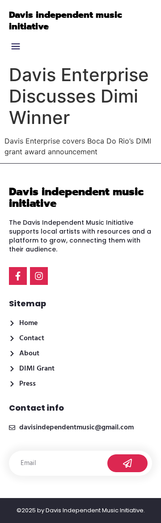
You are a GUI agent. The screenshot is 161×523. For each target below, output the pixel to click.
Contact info (36, 407)
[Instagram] (39, 276)
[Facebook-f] (18, 276)
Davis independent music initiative (65, 20)
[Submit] (127, 463)
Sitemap (27, 303)
